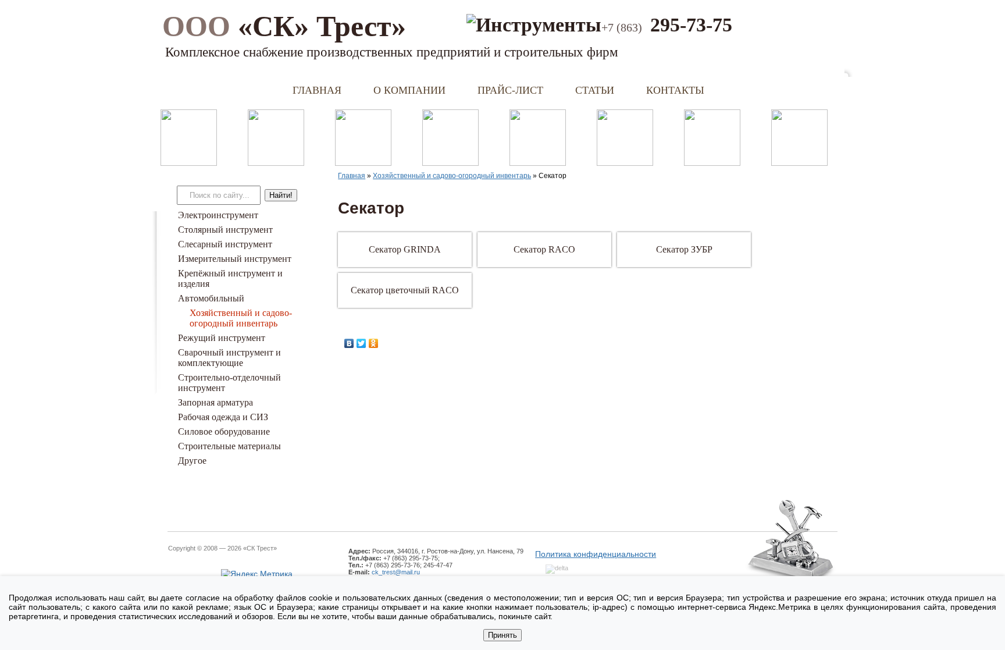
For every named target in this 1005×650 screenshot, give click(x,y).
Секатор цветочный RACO (405, 290)
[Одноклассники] (374, 343)
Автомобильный (211, 298)
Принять (502, 635)
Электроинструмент (218, 215)
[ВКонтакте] (349, 343)
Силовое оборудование (224, 431)
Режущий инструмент (221, 338)
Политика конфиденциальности (595, 554)
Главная (317, 90)
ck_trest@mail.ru (396, 572)
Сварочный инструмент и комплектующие (229, 357)
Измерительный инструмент (234, 259)
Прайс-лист (510, 90)
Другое (192, 461)
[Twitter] (361, 343)
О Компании (409, 90)
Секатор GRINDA (405, 249)
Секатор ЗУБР (684, 249)
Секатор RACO (544, 249)
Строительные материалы (229, 446)
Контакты (675, 90)
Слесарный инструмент (225, 244)
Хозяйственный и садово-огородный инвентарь (241, 318)
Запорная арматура (215, 402)
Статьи (594, 90)
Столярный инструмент (225, 230)
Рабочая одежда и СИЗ (223, 417)
